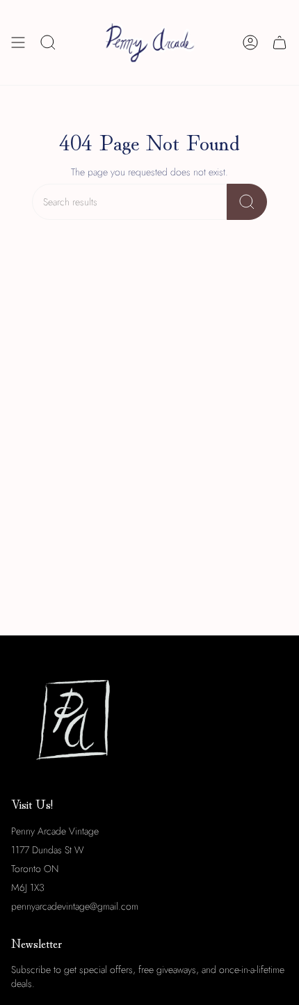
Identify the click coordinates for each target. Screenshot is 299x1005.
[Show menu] (18, 42)
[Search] (247, 202)
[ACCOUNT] (250, 42)
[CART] (279, 42)
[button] (48, 42)
